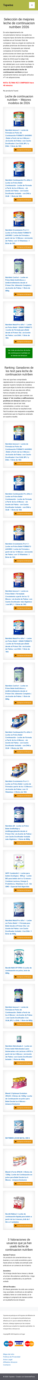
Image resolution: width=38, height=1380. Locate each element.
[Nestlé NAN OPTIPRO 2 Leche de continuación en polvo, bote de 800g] (19, 956)
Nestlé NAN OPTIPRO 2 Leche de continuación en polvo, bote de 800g (18, 970)
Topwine (8, 5)
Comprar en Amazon (24, 150)
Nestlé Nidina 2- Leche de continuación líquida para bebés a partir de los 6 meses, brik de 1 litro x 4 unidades (18, 1218)
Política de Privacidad (11, 1357)
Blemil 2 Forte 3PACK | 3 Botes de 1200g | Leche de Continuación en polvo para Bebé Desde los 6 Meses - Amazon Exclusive (18, 1176)
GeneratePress (29, 1377)
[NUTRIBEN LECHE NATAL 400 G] (19, 1127)
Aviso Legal (7, 1359)
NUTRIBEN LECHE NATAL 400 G (17, 1138)
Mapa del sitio (8, 1354)
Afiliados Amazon (10, 1362)
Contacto (7, 1365)
